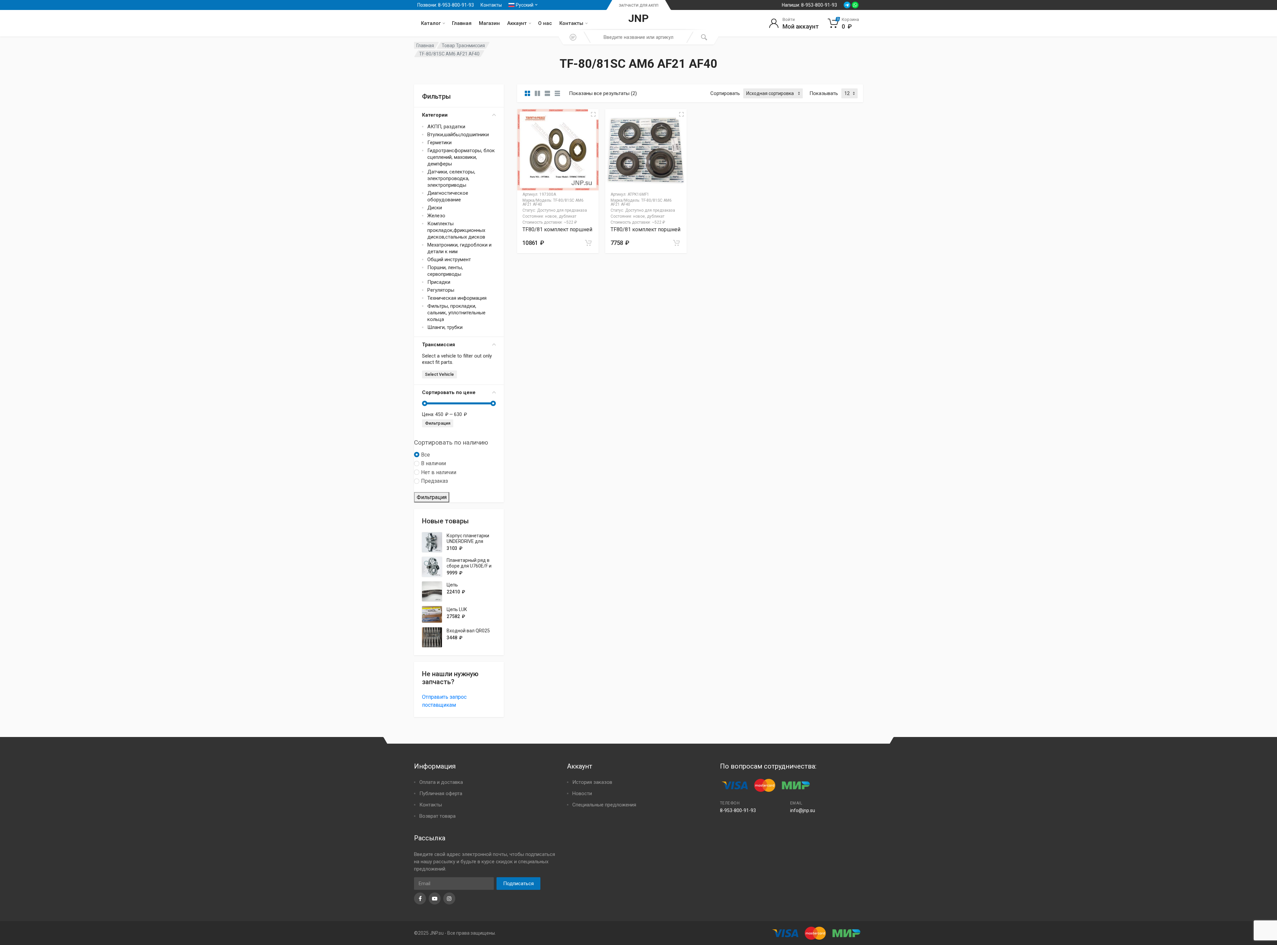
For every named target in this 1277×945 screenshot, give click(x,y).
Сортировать (725, 93)
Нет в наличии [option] (438, 472)
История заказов (592, 782)
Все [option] (425, 455)
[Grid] (527, 93)
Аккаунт (517, 23)
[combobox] (638, 37)
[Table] (557, 93)
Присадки (438, 282)
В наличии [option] (433, 463)
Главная (462, 23)
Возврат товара (437, 816)
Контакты (491, 5)
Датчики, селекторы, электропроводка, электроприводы (451, 178)
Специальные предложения (604, 805)
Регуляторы (440, 290)
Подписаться (518, 884)
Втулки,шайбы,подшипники (458, 135)
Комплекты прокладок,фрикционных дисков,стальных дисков (456, 230)
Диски (434, 208)
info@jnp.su (802, 810)
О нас (545, 23)
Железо (436, 216)
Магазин (489, 23)
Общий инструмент (449, 259)
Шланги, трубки (445, 327)
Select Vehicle (439, 374)
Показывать (823, 93)
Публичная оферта (440, 793)
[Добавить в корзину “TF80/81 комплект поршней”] (588, 243)
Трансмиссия (438, 345)
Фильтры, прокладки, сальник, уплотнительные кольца (456, 312)
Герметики (439, 143)
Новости (582, 793)
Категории (435, 115)
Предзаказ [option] (434, 481)
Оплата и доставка (441, 782)
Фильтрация (437, 423)
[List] (547, 93)
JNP (638, 18)
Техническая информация (457, 298)
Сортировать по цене (449, 392)
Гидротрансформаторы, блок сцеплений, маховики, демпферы (461, 157)
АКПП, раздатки (446, 127)
